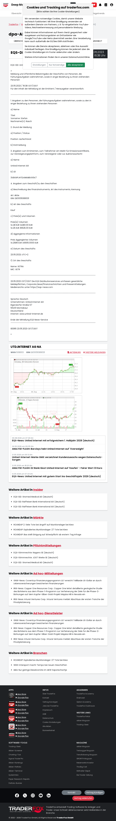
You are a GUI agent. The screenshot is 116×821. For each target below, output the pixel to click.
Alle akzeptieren (75, 64)
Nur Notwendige (57, 64)
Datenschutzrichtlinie (79, 57)
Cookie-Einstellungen (35, 52)
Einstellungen (39, 64)
